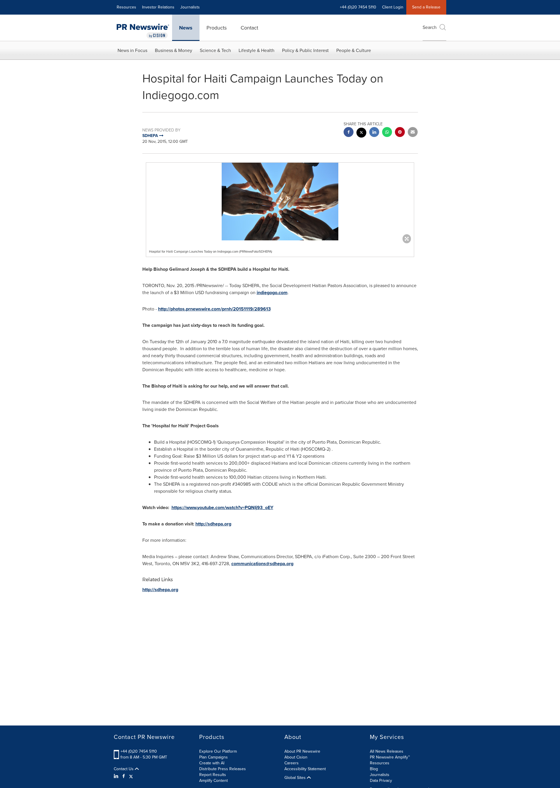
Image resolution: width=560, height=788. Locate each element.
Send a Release (426, 7)
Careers (291, 763)
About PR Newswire (302, 751)
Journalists (190, 7)
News (185, 28)
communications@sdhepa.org (262, 563)
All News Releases (386, 751)
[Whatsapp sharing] (387, 132)
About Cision (295, 757)
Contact (249, 28)
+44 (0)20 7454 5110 (138, 751)
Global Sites (295, 778)
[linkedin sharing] (374, 132)
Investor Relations (158, 7)
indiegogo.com (272, 292)
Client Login (392, 7)
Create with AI (211, 763)
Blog (374, 769)
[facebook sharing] (349, 132)
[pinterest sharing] (400, 132)
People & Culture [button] (353, 50)
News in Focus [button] (132, 50)
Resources (126, 7)
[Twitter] (130, 776)
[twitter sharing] (361, 133)
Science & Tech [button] (215, 50)
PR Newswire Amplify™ (390, 757)
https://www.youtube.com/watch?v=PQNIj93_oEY (222, 507)
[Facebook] (123, 776)
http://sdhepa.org (213, 523)
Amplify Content (213, 780)
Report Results (212, 775)
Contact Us (124, 769)
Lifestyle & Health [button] (256, 50)
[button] (280, 201)
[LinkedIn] (117, 776)
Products (216, 28)
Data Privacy (381, 780)
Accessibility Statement (305, 769)
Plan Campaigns (213, 757)
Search (430, 27)
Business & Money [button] (173, 50)
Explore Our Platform (218, 751)
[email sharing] (413, 132)
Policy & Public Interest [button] (305, 50)
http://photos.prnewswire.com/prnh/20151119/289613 (214, 309)
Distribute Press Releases (222, 769)
